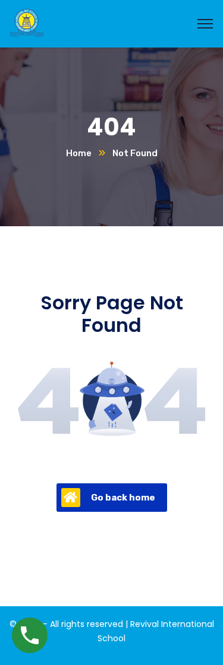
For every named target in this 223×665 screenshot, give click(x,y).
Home (79, 153)
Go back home (123, 497)
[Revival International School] (27, 22)
